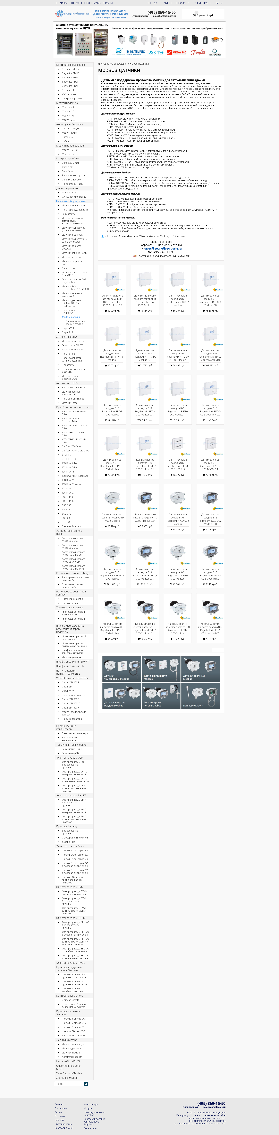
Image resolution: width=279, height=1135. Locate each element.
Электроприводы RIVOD (70, 962)
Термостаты (68, 214)
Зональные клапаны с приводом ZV (73, 586)
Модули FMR (68, 115)
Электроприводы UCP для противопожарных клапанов (74, 788)
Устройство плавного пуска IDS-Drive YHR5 (73, 567)
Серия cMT (68, 686)
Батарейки (67, 137)
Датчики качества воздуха (71, 247)
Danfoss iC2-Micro (71, 446)
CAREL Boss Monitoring (74, 196)
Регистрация (203, 3)
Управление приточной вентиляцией (74, 637)
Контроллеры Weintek (73, 695)
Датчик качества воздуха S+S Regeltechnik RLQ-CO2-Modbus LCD (210, 300)
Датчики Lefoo (70, 403)
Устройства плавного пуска (69, 532)
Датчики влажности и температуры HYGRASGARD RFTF (73, 221)
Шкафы (76, 3)
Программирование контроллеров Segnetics (94, 1122)
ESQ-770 (66, 513)
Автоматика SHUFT (68, 336)
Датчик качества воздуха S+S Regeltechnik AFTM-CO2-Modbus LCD (210, 574)
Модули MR (68, 107)
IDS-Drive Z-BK (69, 463)
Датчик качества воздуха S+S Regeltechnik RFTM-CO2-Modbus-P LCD (210, 410)
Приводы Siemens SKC (74, 1023)
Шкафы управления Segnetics (94, 1113)
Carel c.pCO (68, 167)
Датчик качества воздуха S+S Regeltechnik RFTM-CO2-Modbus (112, 410)
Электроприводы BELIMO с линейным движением (75, 950)
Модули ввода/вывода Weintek (74, 713)
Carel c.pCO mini (70, 162)
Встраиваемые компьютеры (70, 739)
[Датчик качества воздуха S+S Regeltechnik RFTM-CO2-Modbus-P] (178, 388)
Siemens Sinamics (71, 526)
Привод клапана (70, 603)
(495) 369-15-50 (161, 12)
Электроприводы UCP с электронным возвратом (75, 780)
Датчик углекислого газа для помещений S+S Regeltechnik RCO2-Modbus (145, 300)
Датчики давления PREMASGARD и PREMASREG (71, 303)
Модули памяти (70, 132)
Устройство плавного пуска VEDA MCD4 (73, 560)
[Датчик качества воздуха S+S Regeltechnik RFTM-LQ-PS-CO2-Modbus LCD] (210, 334)
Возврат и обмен (64, 1128)
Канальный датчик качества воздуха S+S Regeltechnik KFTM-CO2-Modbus (178, 628)
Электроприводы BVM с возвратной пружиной (74, 892)
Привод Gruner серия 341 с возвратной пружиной (75, 864)
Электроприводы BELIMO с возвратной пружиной (75, 933)
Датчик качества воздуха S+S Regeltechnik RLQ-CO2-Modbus (177, 300)
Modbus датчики (71, 317)
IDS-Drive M (68, 480)
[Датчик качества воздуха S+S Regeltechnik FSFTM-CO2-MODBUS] (178, 443)
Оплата (58, 1112)
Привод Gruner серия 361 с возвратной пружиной (75, 871)
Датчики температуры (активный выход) (73, 229)
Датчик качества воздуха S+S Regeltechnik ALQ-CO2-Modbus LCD (210, 519)
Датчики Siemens (66, 1039)
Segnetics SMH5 (70, 73)
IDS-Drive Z (68, 492)
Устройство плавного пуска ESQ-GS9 (73, 546)
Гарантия (59, 1120)
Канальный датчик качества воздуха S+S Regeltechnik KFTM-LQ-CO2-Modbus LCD (145, 628)
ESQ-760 (66, 509)
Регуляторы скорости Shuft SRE (73, 370)
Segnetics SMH (70, 77)
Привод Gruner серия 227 (75, 854)
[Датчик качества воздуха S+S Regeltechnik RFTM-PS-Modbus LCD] (145, 334)
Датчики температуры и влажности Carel (74, 240)
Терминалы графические (71, 744)
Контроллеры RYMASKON (69, 311)
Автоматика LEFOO (67, 383)
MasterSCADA (69, 192)
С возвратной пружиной (75, 837)
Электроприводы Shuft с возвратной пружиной (75, 811)
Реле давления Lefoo (73, 398)
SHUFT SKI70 (69, 459)
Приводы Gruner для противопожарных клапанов (72, 880)
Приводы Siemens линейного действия (72, 990)
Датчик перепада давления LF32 (71, 393)
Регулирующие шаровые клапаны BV (75, 579)
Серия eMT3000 (70, 707)
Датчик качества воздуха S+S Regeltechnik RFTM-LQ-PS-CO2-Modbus (177, 355)
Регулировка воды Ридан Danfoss (71, 593)
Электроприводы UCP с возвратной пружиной (74, 773)
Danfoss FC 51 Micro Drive (75, 450)
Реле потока (68, 268)
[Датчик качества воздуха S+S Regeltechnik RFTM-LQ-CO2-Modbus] (112, 443)
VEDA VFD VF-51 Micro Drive (74, 413)
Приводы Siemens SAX (74, 1018)
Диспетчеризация (177, 3)
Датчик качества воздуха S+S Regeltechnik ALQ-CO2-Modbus (177, 519)
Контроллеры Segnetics (70, 64)
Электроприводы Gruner (70, 846)
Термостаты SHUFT (72, 345)
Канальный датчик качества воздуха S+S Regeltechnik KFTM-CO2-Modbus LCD (210, 628)
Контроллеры (91, 1104)
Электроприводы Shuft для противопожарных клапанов (74, 819)
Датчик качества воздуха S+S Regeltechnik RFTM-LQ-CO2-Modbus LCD (145, 464)
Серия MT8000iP (70, 682)
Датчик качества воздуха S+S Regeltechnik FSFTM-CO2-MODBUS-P (210, 464)
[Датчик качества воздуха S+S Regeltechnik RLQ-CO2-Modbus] (178, 279)
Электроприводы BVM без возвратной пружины (74, 901)
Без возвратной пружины (70, 832)
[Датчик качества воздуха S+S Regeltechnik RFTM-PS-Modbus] (112, 334)
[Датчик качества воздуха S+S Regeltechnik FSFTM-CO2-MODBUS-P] (210, 443)
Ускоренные (68, 842)
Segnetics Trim (69, 90)
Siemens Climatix (70, 1000)
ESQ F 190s (68, 501)
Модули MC (68, 111)
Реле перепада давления (75, 209)
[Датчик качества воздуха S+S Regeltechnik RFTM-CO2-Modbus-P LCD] (210, 388)
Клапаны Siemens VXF (73, 1035)
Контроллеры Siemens (69, 995)
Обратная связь (63, 1124)
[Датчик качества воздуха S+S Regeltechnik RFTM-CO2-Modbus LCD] (145, 388)
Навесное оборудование (71, 201)
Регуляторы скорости (73, 175)
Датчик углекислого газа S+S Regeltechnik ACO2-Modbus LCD (145, 517)
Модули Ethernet (70, 154)
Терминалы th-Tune (72, 749)
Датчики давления (71, 257)
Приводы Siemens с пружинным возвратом (74, 983)
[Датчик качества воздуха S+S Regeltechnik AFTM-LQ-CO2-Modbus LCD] (145, 552)
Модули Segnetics (67, 102)
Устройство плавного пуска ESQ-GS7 (73, 539)
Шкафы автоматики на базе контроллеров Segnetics (70, 629)
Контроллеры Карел (73, 183)
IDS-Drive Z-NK (69, 467)
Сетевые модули (70, 128)
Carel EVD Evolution (72, 179)
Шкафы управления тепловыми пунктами (73, 651)
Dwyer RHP (67, 332)
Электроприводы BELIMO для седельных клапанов (75, 957)
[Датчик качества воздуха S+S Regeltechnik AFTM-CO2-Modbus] (178, 552)
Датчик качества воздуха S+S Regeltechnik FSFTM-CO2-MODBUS (177, 464)
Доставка (60, 1116)
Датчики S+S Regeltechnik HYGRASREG (75, 288)
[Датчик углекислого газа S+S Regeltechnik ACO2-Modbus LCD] (145, 498)
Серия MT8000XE (71, 703)
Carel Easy (67, 171)
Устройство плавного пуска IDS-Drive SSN (73, 553)
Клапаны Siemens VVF (73, 1031)
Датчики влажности (72, 234)
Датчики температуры (73, 205)
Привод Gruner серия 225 (75, 850)
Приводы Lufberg (66, 826)
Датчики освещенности (74, 253)
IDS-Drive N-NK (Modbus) (75, 476)
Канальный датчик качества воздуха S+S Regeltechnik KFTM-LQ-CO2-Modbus (112, 628)
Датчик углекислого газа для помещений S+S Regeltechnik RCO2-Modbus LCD (112, 300)
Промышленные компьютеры (66, 727)
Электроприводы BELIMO (71, 917)
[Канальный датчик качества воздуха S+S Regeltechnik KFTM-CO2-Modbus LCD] (210, 607)
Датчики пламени (71, 1052)
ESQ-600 (66, 518)
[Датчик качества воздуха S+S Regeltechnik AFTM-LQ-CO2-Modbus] (112, 552)
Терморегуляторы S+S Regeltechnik (74, 281)
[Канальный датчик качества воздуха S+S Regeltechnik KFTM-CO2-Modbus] (178, 607)
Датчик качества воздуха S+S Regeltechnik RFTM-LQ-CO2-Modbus (112, 464)
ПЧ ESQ (66, 522)
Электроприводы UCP (69, 757)
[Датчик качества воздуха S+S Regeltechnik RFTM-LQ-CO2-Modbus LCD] (145, 443)
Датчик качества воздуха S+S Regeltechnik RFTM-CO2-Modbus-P (178, 410)
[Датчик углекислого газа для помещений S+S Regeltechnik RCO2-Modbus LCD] (112, 279)
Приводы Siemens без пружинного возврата (74, 976)
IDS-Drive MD (68, 488)
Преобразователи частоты (72, 407)
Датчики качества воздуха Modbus (75, 322)
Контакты (154, 3)
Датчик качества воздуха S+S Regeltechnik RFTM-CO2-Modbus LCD (145, 410)
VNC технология (70, 94)
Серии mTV (68, 691)
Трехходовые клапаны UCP (74, 620)
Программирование (99, 3)
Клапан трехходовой (73, 599)
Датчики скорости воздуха (72, 262)
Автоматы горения (72, 1057)
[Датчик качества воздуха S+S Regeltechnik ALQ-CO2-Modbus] (178, 498)
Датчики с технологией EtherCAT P (74, 274)
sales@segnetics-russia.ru (163, 248)
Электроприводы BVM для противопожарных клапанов (74, 911)
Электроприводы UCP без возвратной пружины (73, 765)
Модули (88, 1108)
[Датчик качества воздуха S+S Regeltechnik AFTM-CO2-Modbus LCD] (210, 552)
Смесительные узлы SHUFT (68, 1067)
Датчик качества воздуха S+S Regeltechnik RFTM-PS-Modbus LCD (145, 355)
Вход (219, 3)
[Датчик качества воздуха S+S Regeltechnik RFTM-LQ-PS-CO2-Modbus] (178, 334)
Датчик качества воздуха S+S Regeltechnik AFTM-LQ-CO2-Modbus (112, 574)
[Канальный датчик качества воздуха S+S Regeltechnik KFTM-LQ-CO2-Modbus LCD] (145, 607)
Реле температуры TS (73, 387)
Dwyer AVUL (68, 328)
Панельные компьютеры (75, 733)
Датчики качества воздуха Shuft (71, 377)
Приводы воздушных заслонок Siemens (69, 969)
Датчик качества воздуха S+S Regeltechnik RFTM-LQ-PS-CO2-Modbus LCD (210, 355)
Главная (62, 3)
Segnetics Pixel (70, 81)
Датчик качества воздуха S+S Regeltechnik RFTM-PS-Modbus (112, 355)
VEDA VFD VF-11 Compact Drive (70, 420)
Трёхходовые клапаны (69, 607)
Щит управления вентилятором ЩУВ (68, 672)
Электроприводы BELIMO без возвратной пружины (75, 925)
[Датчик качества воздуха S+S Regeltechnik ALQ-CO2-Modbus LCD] (210, 498)
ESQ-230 (66, 505)
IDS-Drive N (68, 471)
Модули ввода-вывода (70, 145)
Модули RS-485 (70, 150)
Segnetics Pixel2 (70, 86)
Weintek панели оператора (72, 678)
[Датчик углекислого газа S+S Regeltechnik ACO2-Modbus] (112, 498)
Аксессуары (90, 1128)
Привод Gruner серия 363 (75, 859)
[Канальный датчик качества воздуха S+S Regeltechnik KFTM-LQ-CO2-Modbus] (112, 607)
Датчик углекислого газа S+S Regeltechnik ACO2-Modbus (112, 517)
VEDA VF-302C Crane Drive (73, 434)
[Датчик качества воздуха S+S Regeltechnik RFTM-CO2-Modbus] (112, 388)
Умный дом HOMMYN (69, 1073)
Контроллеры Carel (67, 158)
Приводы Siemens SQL (74, 1027)
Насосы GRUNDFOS (68, 1061)
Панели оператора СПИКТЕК (72, 720)
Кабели (66, 141)
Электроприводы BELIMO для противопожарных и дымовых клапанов (75, 942)
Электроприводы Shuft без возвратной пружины (74, 802)
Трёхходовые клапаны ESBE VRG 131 (74, 613)
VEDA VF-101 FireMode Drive (74, 441)
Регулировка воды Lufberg (72, 573)
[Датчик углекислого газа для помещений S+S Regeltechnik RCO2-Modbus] (145, 279)
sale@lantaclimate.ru (164, 16)
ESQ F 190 (67, 497)
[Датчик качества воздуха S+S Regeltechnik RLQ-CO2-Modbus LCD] (210, 279)
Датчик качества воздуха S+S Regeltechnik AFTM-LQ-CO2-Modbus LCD (145, 574)
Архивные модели (67, 1077)
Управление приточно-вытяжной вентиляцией (74, 644)
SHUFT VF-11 (69, 454)
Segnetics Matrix (70, 69)
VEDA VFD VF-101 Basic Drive (74, 427)
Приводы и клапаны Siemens (68, 1013)
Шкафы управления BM (70, 666)
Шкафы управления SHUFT (72, 661)
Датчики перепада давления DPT (72, 295)
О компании (61, 1108)
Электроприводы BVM (69, 887)
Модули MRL (68, 120)
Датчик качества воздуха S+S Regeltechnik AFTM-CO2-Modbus (178, 574)
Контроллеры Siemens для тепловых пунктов (74, 1005)
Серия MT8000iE (70, 699)
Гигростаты (68, 365)
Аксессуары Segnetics (69, 124)
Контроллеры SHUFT (73, 349)
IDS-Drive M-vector (71, 484)
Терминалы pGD (70, 753)
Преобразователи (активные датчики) (72, 359)
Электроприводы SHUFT (71, 795)
